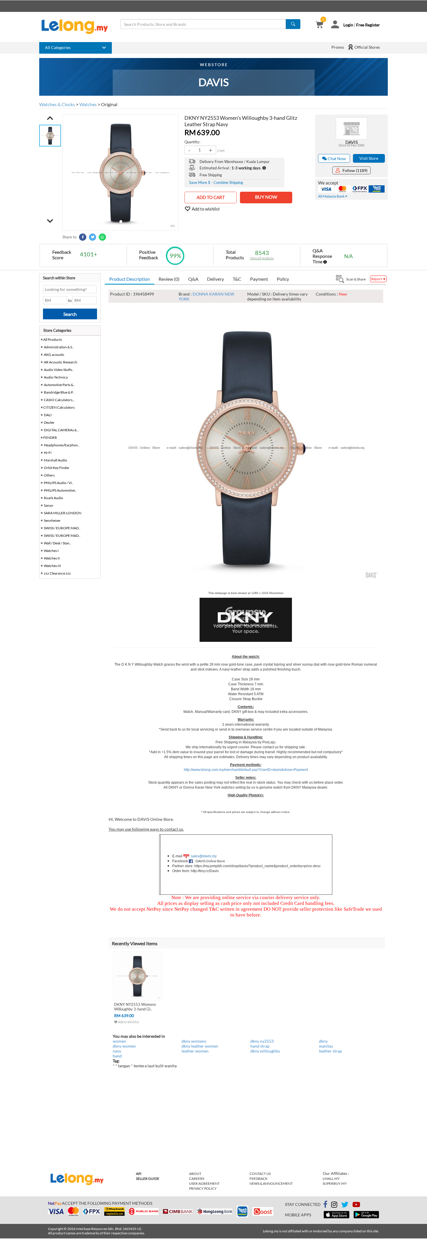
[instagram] (334, 1205)
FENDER (50, 437)
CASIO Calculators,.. (59, 400)
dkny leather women (200, 1046)
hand (117, 1055)
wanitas (326, 1046)
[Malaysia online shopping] (77, 26)
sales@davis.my (204, 856)
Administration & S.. (59, 347)
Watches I (51, 550)
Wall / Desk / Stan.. (57, 543)
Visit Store (368, 158)
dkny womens (194, 1041)
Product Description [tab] (129, 279)
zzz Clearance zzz (57, 573)
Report (377, 279)
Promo (337, 47)
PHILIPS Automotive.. (60, 490)
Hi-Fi (47, 452)
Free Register (368, 24)
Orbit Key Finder (56, 467)
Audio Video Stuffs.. (59, 369)
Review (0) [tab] (169, 279)
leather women (195, 1050)
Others (49, 475)
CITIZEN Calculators (59, 407)
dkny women (124, 1046)
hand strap (260, 1046)
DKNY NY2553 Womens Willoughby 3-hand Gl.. (135, 1006)
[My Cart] (319, 25)
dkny (323, 1041)
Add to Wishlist (128, 1022)
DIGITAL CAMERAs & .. (61, 430)
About (195, 1173)
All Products (52, 339)
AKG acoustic (54, 354)
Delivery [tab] (215, 279)
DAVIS (351, 142)
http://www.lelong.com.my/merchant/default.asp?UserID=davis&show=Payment (246, 770)
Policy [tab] (283, 279)
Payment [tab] (259, 279)
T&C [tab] (237, 279)
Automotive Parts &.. (59, 385)
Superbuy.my (335, 1183)
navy (117, 1050)
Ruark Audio (53, 498)
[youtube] (356, 1205)
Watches (88, 104)
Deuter (49, 422)
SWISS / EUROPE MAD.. (62, 528)
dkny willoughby (265, 1050)
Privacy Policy (203, 1188)
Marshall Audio (55, 460)
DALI (48, 415)
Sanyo (48, 505)
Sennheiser (52, 520)
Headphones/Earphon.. (62, 445)
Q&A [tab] (193, 279)
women (119, 1041)
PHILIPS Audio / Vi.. (58, 483)
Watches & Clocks (57, 104)
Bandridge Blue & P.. (59, 392)
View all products (262, 258)
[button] (50, 118)
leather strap (330, 1050)
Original (109, 104)
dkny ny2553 (262, 1041)
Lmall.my (331, 1178)
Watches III (52, 566)
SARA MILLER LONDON (62, 513)
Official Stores (367, 47)
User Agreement (204, 1183)
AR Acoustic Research (60, 362)
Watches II (52, 558)
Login (348, 24)
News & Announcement (271, 1183)
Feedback (259, 1178)
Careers (196, 1178)
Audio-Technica (56, 377)
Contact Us (260, 1173)
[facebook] (325, 1204)
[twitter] (344, 1205)
